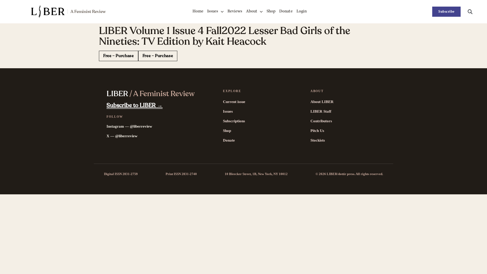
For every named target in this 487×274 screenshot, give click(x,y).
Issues (212, 11)
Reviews (235, 11)
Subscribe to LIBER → (135, 105)
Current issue (234, 102)
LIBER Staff (320, 111)
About (251, 11)
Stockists (317, 140)
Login (302, 11)
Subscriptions (234, 121)
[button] (470, 11)
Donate (285, 11)
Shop (271, 11)
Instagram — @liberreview (129, 126)
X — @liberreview (122, 136)
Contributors (321, 121)
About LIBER (322, 102)
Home (198, 11)
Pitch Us (317, 131)
